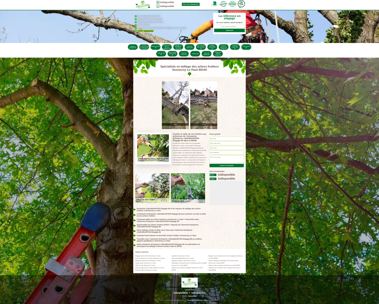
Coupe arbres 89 (246, 47)
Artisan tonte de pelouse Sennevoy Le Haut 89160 (224, 265)
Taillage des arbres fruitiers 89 (217, 54)
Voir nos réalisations (191, 4)
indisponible (167, 2)
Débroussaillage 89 (155, 47)
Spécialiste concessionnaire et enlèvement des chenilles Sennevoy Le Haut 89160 (189, 264)
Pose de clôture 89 (184, 53)
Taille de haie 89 (161, 53)
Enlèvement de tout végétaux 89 (166, 47)
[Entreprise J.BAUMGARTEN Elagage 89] (189, 283)
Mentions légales (195, 300)
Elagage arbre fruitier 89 (212, 47)
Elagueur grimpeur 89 (132, 47)
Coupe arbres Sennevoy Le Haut (145, 263)
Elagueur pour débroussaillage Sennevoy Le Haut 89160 (187, 269)
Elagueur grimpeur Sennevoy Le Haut (183, 260)
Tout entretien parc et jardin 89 (201, 47)
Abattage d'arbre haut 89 (235, 47)
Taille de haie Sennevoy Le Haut (145, 265)
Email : (145, 31)
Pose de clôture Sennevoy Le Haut (146, 270)
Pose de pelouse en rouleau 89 (223, 47)
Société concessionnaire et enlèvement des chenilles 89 (144, 47)
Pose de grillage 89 (206, 53)
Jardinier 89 (195, 53)
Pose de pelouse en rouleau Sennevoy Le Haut (150, 258)
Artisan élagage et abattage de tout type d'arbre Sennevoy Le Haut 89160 (223, 262)
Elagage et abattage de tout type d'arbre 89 (178, 47)
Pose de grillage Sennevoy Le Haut (183, 258)
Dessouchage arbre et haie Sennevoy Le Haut (149, 267)
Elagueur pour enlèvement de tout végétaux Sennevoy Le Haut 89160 (226, 257)
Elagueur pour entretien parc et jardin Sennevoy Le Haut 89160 (225, 269)
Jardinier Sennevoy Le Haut (180, 256)
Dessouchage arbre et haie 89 (172, 54)
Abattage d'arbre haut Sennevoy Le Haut (148, 260)
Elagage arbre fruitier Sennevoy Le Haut (147, 256)
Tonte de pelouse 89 (189, 47)
